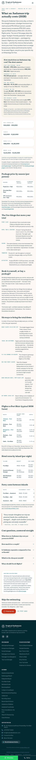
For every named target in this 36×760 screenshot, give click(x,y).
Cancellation (18, 754)
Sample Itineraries (24, 648)
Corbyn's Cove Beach (8, 690)
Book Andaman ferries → (12, 742)
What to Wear (23, 657)
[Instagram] (3, 636)
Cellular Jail (5, 695)
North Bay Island (6, 698)
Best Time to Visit (24, 651)
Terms (12, 754)
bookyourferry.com (13, 508)
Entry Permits (23, 659)
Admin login (28, 754)
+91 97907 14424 (22, 611)
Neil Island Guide (6, 684)
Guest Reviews (6, 717)
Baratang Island (6, 687)
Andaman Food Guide (8, 707)
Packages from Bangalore (9, 657)
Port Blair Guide (6, 681)
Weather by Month (24, 654)
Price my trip (10, 611)
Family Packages (6, 651)
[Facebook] (7, 636)
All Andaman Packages (8, 645)
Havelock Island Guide (8, 673)
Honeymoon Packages (8, 648)
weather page (6, 207)
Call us (28, 757)
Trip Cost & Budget (7, 659)
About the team (8, 738)
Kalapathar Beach (6, 678)
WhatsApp (10, 757)
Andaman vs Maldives (7, 704)
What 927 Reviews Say (8, 714)
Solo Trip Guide (23, 662)
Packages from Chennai (8, 654)
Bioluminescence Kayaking (9, 693)
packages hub (9, 209)
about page (22, 591)
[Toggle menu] (32, 3)
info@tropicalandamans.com (12, 732)
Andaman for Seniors (25, 665)
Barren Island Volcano (7, 701)
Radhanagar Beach (7, 676)
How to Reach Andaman (25, 645)
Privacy (7, 754)
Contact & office (8, 735)
